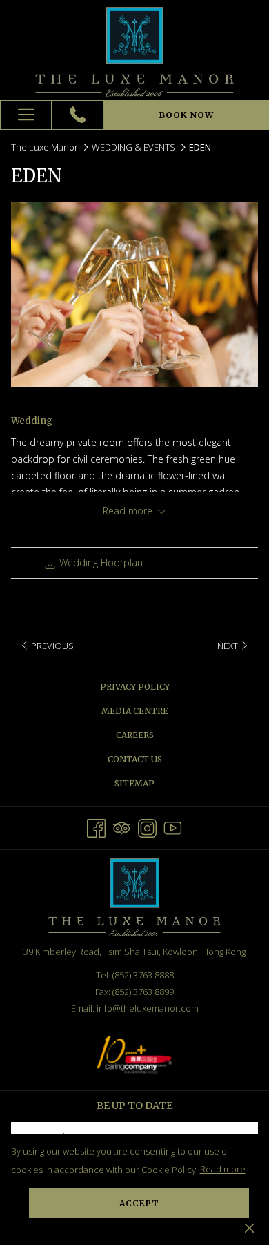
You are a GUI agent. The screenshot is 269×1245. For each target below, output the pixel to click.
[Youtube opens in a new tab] (172, 826)
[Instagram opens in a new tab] (147, 826)
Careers (135, 735)
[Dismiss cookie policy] (249, 1227)
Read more (223, 1169)
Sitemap (134, 783)
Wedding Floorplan (100, 562)
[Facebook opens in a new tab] (96, 826)
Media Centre (134, 711)
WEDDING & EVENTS (133, 147)
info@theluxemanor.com (148, 1008)
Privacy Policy (135, 687)
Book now (186, 115)
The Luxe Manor (44, 147)
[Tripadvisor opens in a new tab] (121, 826)
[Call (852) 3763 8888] (78, 114)
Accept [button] (139, 1203)
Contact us (135, 759)
